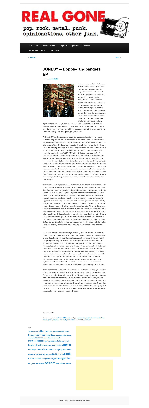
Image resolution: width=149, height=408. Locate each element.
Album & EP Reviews (50, 46)
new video (42, 349)
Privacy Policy (54, 50)
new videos (53, 349)
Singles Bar (63, 46)
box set (31, 334)
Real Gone (72, 320)
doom (69, 335)
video (68, 363)
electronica (40, 338)
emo (46, 338)
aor (62, 331)
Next (118, 57)
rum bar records (34, 358)
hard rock (89, 318)
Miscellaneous (33, 50)
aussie (67, 331)
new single (32, 349)
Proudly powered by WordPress (80, 400)
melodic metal (47, 345)
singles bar (33, 363)
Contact (43, 50)
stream (60, 320)
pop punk (67, 349)
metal (67, 345)
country (55, 335)
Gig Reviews (75, 46)
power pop (34, 353)
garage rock (81, 318)
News (37, 46)
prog (42, 353)
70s (29, 332)
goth (57, 341)
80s (32, 331)
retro (61, 353)
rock (67, 353)
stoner (42, 363)
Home (31, 46)
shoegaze (45, 358)
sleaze (55, 320)
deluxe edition (62, 335)
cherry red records (44, 334)
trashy (65, 320)
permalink (88, 320)
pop (60, 349)
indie (40, 345)
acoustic (35, 331)
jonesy (50, 320)
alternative (45, 331)
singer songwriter (60, 358)
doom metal (32, 338)
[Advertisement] (98, 341)
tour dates (60, 363)
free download (55, 338)
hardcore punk (64, 341)
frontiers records (36, 340)
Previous (31, 57)
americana (57, 331)
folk (49, 338)
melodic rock (57, 345)
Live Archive (86, 46)
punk (55, 354)
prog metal (49, 354)
